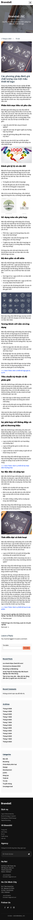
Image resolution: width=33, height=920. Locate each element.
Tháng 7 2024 (7, 722)
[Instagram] (11, 907)
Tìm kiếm (6, 645)
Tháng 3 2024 (7, 731)
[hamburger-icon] (30, 2)
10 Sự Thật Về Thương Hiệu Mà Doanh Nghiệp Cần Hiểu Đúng (15, 672)
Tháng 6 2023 (7, 741)
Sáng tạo (6, 775)
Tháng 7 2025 (7, 717)
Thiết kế (18, 19)
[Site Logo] (8, 2)
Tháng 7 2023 (7, 739)
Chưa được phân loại (10, 764)
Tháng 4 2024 (7, 728)
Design (5, 767)
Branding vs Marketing (10, 669)
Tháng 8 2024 (7, 719)
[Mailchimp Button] (29, 855)
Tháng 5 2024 (7, 725)
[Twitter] (8, 907)
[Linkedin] (14, 907)
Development (7, 770)
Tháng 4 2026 (7, 711)
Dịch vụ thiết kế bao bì (20, 607)
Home (12, 19)
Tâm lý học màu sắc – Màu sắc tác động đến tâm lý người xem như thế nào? (16, 677)
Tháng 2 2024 (7, 733)
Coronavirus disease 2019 (11, 666)
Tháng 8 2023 (7, 736)
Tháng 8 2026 (7, 708)
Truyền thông (7, 784)
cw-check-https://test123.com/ (13, 663)
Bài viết (5, 759)
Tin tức (5, 781)
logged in (12, 639)
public (5, 772)
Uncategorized (8, 786)
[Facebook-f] (5, 907)
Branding (6, 761)
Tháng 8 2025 (7, 714)
